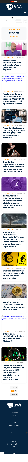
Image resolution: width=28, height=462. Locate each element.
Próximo (14, 394)
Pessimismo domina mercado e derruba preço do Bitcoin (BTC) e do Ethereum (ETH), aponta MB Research (13, 99)
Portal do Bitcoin (14, 7)
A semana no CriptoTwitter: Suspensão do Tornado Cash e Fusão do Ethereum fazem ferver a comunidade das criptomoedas (13, 239)
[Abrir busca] (21, 13)
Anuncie (14, 423)
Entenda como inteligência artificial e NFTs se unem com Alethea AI (13, 337)
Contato (14, 415)
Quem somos (14, 412)
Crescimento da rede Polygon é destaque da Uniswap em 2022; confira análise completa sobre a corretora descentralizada (13, 372)
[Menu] (25, 13)
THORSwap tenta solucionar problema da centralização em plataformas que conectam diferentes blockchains (13, 202)
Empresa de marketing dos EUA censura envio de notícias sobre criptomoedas (13, 274)
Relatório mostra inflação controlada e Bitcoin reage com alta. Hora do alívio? (14, 306)
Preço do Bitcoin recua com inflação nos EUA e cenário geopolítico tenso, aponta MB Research (14, 133)
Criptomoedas (8, 57)
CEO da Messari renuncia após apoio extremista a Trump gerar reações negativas (12, 65)
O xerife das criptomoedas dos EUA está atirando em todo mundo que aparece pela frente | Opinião (13, 167)
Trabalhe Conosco (14, 425)
